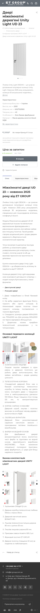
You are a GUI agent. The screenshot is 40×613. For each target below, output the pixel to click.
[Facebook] (5, 587)
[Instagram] (10, 587)
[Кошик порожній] (36, 3)
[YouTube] (15, 587)
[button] (19, 78)
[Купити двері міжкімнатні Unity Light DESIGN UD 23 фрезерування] (20, 59)
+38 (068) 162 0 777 (13, 566)
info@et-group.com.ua (14, 572)
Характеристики (21, 178)
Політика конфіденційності (12, 599)
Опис (7, 178)
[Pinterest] (30, 587)
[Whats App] (25, 587)
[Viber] (20, 587)
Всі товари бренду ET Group (23, 132)
